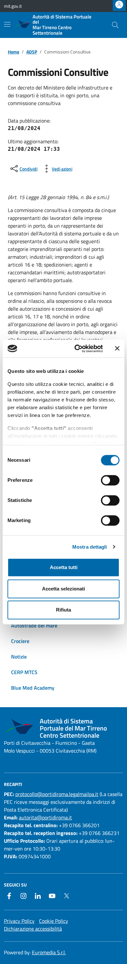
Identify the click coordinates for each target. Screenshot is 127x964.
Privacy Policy (19, 921)
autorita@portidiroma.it (45, 817)
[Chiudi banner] (117, 348)
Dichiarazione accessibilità (33, 929)
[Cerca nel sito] (115, 25)
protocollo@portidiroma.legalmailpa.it (56, 794)
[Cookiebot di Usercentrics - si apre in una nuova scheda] (77, 348)
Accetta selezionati (63, 588)
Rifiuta (63, 610)
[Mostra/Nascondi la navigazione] (7, 24)
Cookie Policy (53, 921)
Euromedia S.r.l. (49, 952)
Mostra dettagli (89, 547)
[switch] (110, 480)
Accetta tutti (64, 567)
